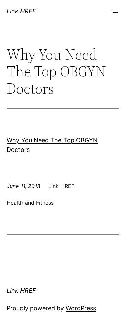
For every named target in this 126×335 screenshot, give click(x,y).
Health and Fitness (30, 202)
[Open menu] (115, 11)
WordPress (81, 308)
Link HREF (21, 11)
